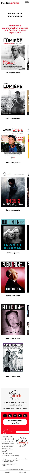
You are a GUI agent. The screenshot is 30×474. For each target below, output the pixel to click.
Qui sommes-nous (9, 408)
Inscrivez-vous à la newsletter (15, 422)
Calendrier (6, 430)
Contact (18, 408)
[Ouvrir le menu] (27, 3)
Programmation (8, 432)
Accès (25, 408)
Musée (5, 433)
